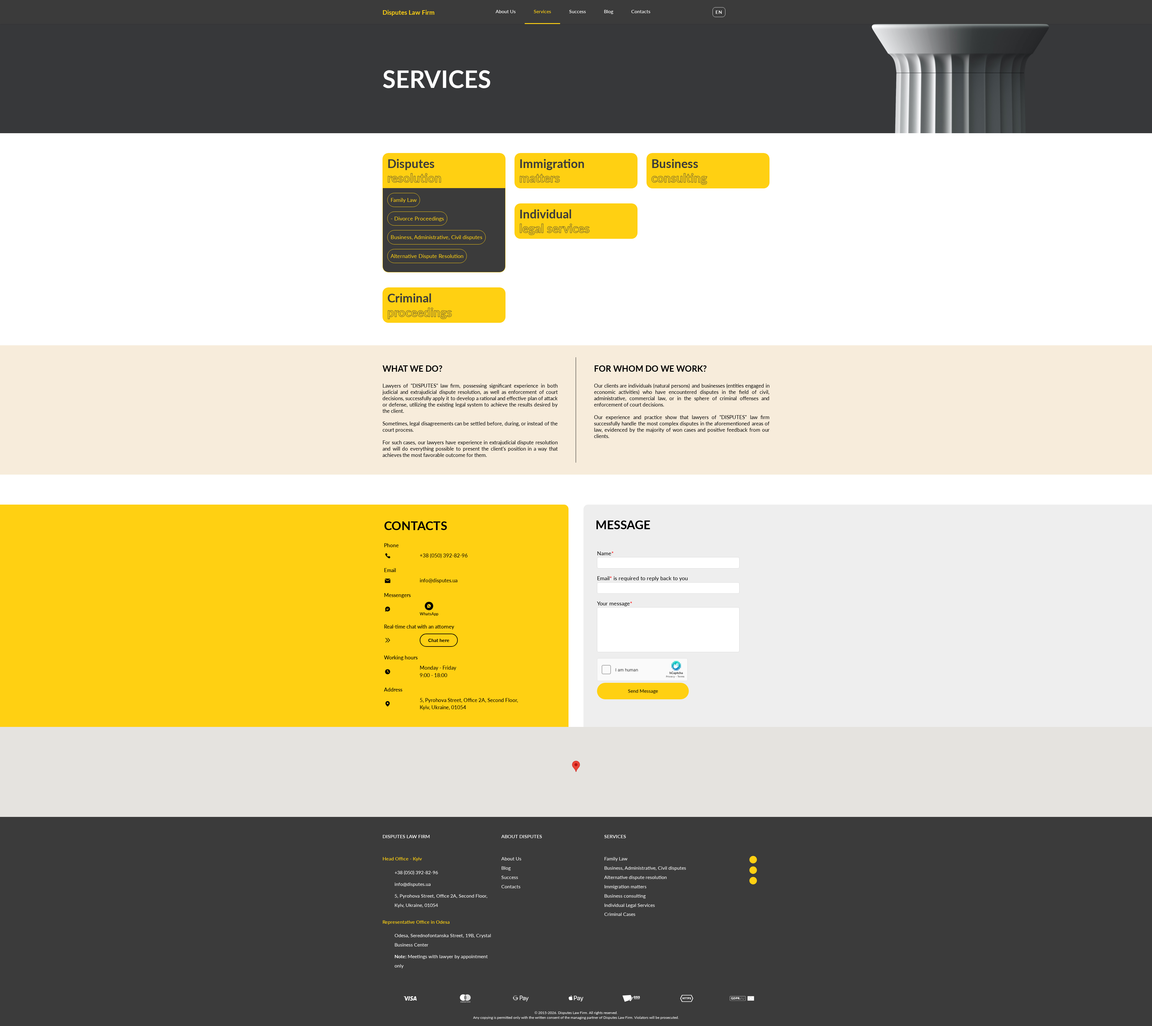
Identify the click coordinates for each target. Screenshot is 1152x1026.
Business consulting (625, 895)
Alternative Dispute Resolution (427, 256)
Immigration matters (625, 886)
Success (577, 11)
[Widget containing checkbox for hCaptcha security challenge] (642, 669)
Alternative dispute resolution (635, 877)
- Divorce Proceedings (417, 218)
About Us (506, 11)
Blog (608, 11)
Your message (614, 603)
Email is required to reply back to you (642, 578)
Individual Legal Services (629, 905)
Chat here (438, 640)
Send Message (643, 691)
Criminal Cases (619, 914)
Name (605, 553)
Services (542, 11)
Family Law (404, 199)
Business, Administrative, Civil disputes (436, 237)
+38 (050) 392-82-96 (444, 555)
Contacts (640, 11)
